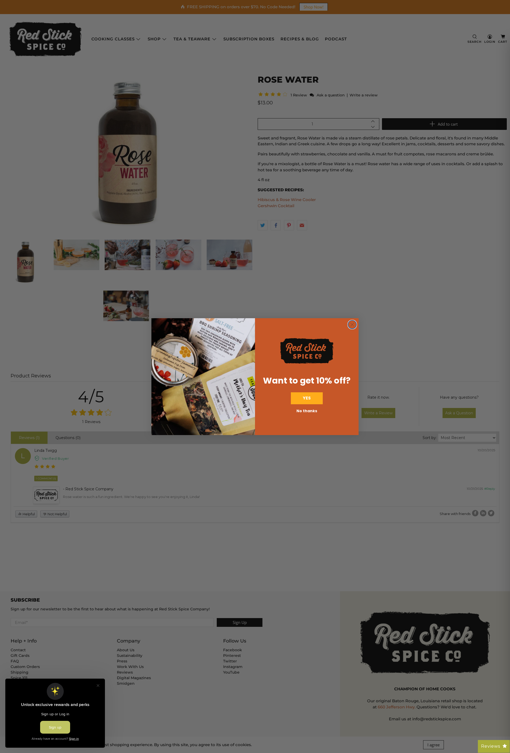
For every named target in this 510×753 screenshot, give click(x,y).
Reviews (490, 746)
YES (307, 398)
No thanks (306, 411)
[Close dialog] (352, 324)
